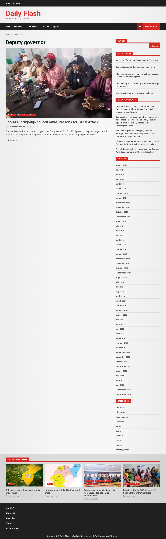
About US (10, 513)
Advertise (10, 518)
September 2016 (123, 394)
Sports (56, 26)
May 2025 (120, 235)
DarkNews (100, 536)
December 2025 (123, 202)
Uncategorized (122, 449)
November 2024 (123, 263)
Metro (20, 115)
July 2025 (120, 226)
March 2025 (121, 244)
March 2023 (121, 338)
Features (120, 421)
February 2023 (122, 343)
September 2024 (123, 273)
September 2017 (123, 389)
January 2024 (121, 310)
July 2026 (120, 170)
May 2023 (120, 329)
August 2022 (121, 371)
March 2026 (121, 188)
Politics (46, 26)
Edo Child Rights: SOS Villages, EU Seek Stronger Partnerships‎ (141, 475)
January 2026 (121, 198)
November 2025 (123, 207)
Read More (12, 140)
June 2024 (120, 287)
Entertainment (32, 26)
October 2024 (122, 268)
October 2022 (122, 361)
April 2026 (120, 184)
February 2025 (122, 249)
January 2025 (121, 254)
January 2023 (121, 347)
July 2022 (120, 375)
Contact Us (11, 523)
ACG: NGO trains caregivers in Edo (140, 144)
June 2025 (120, 230)
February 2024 (122, 305)
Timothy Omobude (17, 127)
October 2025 (122, 212)
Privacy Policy (12, 528)
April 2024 (120, 296)
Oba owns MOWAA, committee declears (134, 93)
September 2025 (123, 216)
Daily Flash (23, 13)
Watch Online (151, 26)
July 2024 (120, 282)
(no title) (10, 508)
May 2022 (120, 385)
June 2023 (120, 324)
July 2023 (120, 319)
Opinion (119, 435)
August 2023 (121, 315)
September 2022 (123, 366)
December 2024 (123, 258)
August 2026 (121, 165)
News (8, 26)
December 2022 (123, 352)
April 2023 (120, 333)
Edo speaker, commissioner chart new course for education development (102, 475)
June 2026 (120, 174)
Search (121, 41)
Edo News (18, 26)
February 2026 (122, 193)
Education (120, 412)
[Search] (133, 26)
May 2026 (120, 179)
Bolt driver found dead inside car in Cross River (137, 60)
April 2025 (120, 240)
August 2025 (121, 221)
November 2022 (123, 357)
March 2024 (121, 301)
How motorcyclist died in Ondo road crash (135, 67)
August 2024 (121, 277)
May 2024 (120, 291)
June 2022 (120, 380)
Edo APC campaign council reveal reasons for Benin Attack (59, 83)
